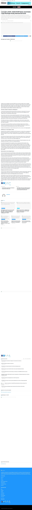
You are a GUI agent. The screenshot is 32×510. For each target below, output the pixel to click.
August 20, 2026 (13, 223)
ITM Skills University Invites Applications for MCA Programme (10, 377)
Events (18, 208)
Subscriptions (3, 482)
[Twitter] (4, 183)
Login (30, 0)
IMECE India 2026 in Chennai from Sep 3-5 (7, 363)
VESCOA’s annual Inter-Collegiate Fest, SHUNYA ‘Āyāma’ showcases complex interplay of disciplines (23, 211)
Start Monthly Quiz (3, 463)
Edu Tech (10, 0)
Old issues (2, 496)
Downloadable (3, 495)
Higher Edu (7, 0)
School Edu (4, 0)
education (8, 194)
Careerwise (24, 219)
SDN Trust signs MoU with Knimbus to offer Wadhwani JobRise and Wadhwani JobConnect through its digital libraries (5, 222)
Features (2, 485)
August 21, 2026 (3, 364)
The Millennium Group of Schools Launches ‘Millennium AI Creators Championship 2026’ (14, 380)
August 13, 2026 (3, 387)
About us (2, 477)
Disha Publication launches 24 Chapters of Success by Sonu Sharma (11, 360)
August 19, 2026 (24, 223)
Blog (1, 489)
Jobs (14, 0)
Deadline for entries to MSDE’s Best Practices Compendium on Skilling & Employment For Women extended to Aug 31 (15, 374)
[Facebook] (2, 183)
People (2, 491)
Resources (2, 494)
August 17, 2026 (3, 381)
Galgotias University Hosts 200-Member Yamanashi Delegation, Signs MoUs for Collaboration (15, 222)
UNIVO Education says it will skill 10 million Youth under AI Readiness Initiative (12, 368)
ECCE (2, 0)
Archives (2, 490)
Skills (12, 0)
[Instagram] (6, 183)
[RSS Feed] (10, 183)
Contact (2, 480)
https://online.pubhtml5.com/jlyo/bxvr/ (6, 392)
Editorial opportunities (4, 481)
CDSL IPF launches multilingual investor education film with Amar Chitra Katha (12, 386)
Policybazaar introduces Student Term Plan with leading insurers (10, 366)
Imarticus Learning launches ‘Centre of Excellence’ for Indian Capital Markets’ (26, 222)
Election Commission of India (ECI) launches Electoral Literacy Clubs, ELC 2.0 (16, 383)
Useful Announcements (28, 358)
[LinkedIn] (8, 183)
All (23, 358)
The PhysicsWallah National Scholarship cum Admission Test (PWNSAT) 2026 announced (14, 371)
